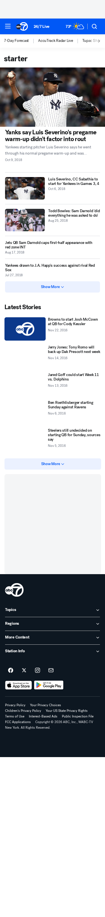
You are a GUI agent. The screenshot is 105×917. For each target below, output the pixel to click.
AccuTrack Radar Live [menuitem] (55, 41)
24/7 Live (42, 26)
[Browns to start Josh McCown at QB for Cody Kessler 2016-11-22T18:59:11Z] (25, 329)
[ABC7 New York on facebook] (10, 670)
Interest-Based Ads (43, 716)
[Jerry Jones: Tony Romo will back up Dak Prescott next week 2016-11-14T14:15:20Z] (25, 356)
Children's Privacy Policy (23, 710)
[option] (21, 41)
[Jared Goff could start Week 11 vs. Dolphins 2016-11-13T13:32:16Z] (25, 384)
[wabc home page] (14, 590)
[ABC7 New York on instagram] (37, 670)
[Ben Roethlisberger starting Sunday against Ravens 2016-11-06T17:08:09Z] (25, 412)
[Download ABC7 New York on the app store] (18, 685)
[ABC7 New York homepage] (22, 26)
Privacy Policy (15, 705)
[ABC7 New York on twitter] (24, 670)
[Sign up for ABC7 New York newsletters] (51, 670)
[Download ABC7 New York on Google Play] (49, 685)
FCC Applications (18, 722)
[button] (8, 26)
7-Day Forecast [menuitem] (16, 41)
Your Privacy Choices (45, 705)
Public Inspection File (78, 716)
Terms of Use (14, 716)
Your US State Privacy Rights (67, 710)
